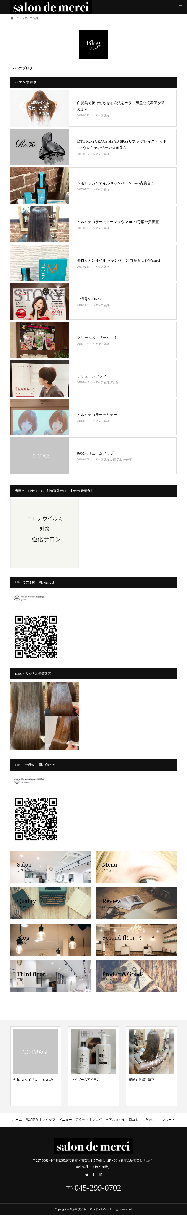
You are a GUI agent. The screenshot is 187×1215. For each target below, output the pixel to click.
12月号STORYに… (92, 299)
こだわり (148, 1119)
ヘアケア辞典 (101, 115)
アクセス (82, 1119)
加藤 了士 (116, 459)
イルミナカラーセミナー (97, 415)
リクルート (167, 1119)
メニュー (65, 1119)
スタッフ (48, 1119)
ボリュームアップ (91, 376)
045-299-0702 (98, 1188)
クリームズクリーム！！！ (99, 337)
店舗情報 (32, 1119)
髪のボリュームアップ (95, 453)
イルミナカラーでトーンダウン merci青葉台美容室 (118, 222)
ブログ (97, 1119)
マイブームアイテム (30, 1079)
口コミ (133, 1119)
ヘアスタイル (115, 1119)
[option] (38, 1066)
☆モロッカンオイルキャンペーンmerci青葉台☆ (115, 183)
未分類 (114, 382)
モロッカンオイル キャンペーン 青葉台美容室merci (118, 260)
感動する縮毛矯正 (86, 1079)
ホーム (17, 1119)
